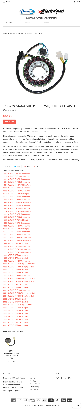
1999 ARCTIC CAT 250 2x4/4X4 (15, 255)
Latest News (8, 374)
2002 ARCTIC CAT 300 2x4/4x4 (15, 302)
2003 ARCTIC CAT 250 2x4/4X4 (15, 310)
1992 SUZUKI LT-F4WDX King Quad (17, 193)
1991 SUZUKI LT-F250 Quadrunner (16, 182)
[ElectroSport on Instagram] (69, 378)
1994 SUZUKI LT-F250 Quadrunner (16, 208)
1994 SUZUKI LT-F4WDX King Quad (17, 211)
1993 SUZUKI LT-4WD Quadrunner (16, 196)
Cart (78, 2)
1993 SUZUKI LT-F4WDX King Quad (17, 202)
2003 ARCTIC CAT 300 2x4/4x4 (15, 313)
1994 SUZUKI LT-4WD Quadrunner (16, 205)
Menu (8, 2)
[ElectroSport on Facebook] (61, 378)
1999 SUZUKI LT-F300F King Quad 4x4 (18, 267)
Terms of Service (35, 384)
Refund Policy (34, 389)
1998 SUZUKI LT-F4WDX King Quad (17, 252)
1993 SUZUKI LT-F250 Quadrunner (16, 199)
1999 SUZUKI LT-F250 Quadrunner (16, 261)
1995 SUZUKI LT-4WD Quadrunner (16, 214)
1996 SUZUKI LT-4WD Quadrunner (16, 223)
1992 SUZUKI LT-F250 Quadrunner (16, 191)
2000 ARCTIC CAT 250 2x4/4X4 (15, 269)
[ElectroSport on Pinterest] (65, 378)
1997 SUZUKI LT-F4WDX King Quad (17, 240)
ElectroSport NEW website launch (14, 378)
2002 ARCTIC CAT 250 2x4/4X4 (15, 299)
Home (5, 33)
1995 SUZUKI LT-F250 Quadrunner (16, 217)
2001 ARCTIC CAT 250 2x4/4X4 (15, 284)
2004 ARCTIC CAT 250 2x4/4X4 (15, 316)
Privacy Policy (34, 386)
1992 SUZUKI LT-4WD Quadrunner (16, 188)
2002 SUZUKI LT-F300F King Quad (16, 307)
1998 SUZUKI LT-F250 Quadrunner (16, 246)
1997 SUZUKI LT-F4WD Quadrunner (17, 237)
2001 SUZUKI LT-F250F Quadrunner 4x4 (19, 293)
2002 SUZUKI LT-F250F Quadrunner (17, 304)
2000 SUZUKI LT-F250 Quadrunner (16, 275)
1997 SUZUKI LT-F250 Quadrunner (16, 234)
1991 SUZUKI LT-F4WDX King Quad (17, 185)
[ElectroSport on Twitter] (57, 378)
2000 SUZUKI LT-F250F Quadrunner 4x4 (19, 278)
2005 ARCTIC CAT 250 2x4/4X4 (15, 322)
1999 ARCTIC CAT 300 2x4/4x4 (15, 258)
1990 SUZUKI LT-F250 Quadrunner (16, 176)
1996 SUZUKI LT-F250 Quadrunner (16, 226)
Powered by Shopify (52, 405)
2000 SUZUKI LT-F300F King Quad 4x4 (18, 281)
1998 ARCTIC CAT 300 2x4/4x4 (15, 243)
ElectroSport (41, 405)
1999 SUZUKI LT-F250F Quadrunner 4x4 (19, 264)
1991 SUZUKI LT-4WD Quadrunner (16, 179)
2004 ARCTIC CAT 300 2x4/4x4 (15, 319)
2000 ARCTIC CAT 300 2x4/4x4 (15, 272)
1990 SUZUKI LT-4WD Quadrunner (16, 173)
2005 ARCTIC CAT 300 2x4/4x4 (15, 325)
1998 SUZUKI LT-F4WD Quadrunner (17, 249)
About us (33, 381)
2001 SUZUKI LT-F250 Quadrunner (16, 290)
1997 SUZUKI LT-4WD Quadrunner (16, 231)
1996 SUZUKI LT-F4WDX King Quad (17, 228)
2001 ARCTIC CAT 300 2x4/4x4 (15, 287)
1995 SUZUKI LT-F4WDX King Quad (17, 220)
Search (32, 378)
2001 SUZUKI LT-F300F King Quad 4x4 (18, 296)
